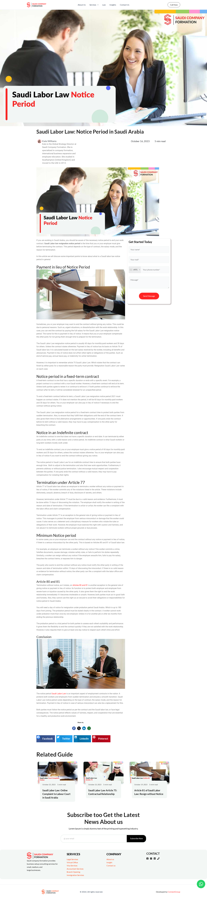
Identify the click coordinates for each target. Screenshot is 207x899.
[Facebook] (147, 858)
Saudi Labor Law (59, 693)
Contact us (110, 865)
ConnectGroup (174, 892)
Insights (112, 5)
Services (92, 5)
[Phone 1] (158, 858)
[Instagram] (151, 858)
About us (110, 859)
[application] (97, 5)
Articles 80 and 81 (80, 585)
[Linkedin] (155, 858)
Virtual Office (72, 862)
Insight (109, 862)
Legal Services (72, 859)
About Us (82, 5)
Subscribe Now (136, 838)
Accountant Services (75, 869)
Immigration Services (75, 875)
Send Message (149, 296)
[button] (45, 738)
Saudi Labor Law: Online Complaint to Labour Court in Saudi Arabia (56, 794)
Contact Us (124, 5)
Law (104, 5)
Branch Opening (73, 872)
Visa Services (72, 865)
